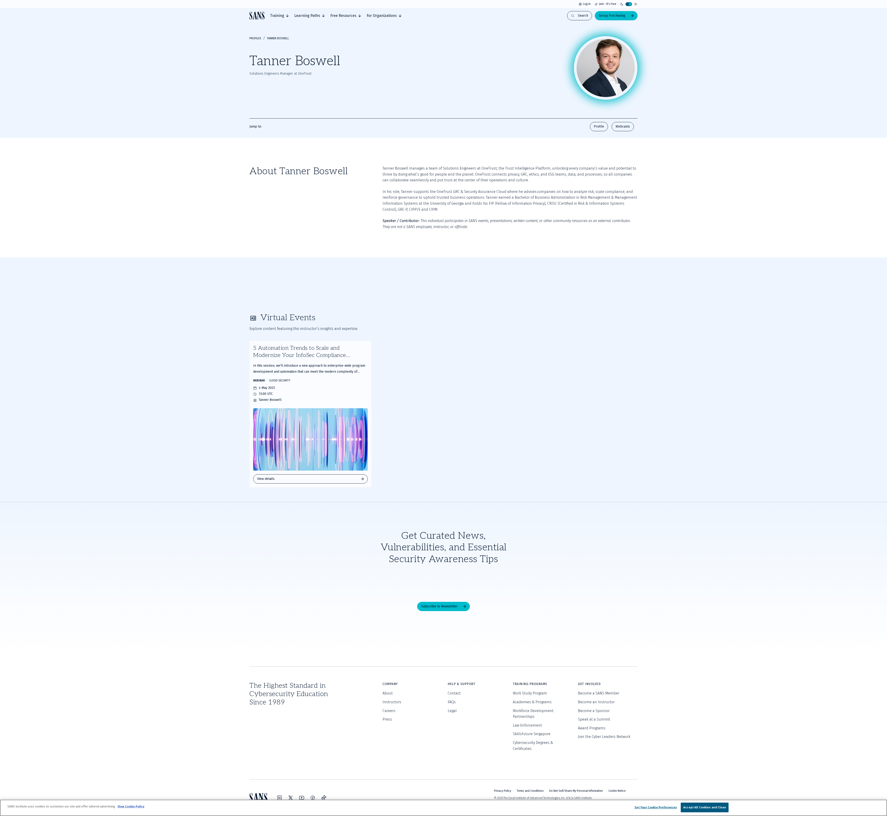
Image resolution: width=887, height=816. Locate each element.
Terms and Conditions (530, 790)
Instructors (392, 702)
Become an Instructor (596, 702)
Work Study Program (530, 693)
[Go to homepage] (256, 15)
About (388, 693)
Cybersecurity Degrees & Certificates (533, 745)
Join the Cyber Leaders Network (604, 736)
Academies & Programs (532, 702)
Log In (587, 4)
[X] (290, 798)
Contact (454, 693)
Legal (452, 711)
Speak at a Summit (594, 719)
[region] (443, 808)
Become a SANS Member (598, 693)
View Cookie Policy (131, 806)
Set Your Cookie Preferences (656, 807)
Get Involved (589, 684)
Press (387, 719)
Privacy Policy (502, 790)
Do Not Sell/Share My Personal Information (576, 790)
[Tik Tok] (324, 798)
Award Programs (591, 728)
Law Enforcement (527, 725)
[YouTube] (301, 798)
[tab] (279, 16)
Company (390, 684)
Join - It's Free (607, 4)
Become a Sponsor (594, 711)
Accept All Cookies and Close (704, 807)
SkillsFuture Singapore (531, 734)
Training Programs (530, 684)
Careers (389, 711)
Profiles (255, 38)
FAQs (452, 702)
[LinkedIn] (279, 798)
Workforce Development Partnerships (533, 714)
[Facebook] (313, 798)
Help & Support (461, 684)
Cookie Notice (617, 790)
